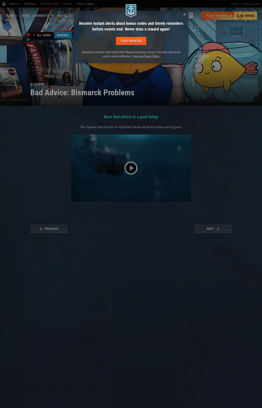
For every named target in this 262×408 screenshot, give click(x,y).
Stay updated (131, 41)
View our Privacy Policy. (146, 56)
